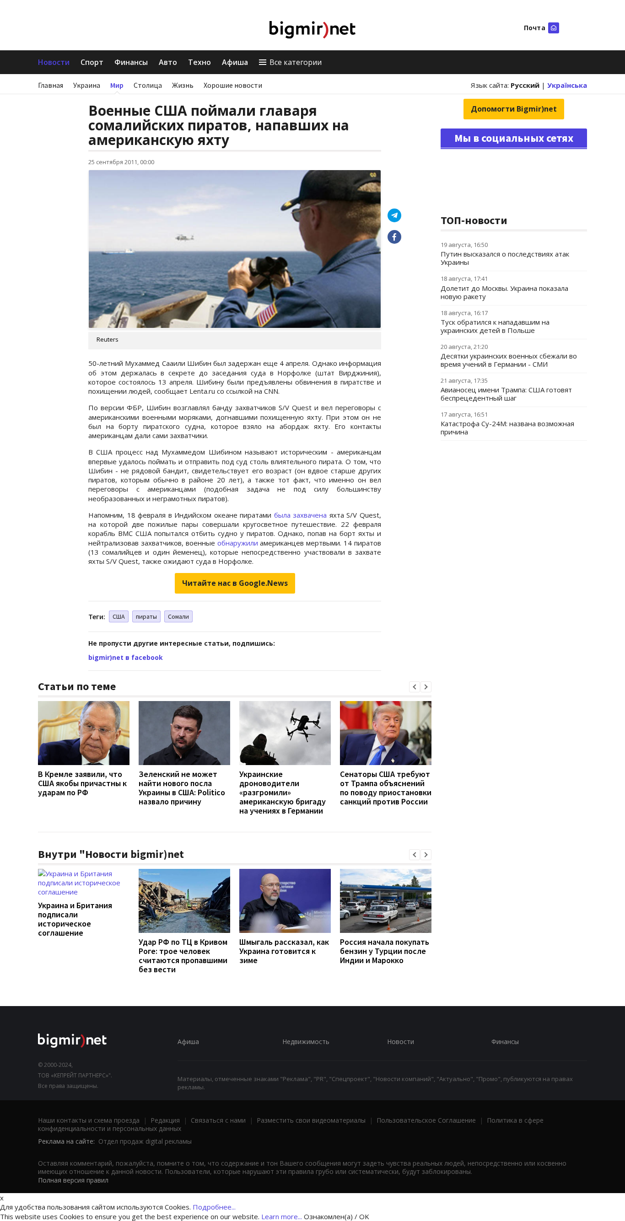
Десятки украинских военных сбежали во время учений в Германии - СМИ (509, 360)
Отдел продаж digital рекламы (145, 1141)
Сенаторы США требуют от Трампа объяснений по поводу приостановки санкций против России (385, 788)
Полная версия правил (73, 1180)
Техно (199, 62)
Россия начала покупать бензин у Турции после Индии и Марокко (384, 951)
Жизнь (183, 85)
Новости (54, 62)
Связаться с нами (218, 1120)
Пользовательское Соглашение (426, 1120)
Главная (50, 85)
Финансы (131, 62)
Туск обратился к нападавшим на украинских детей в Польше (495, 326)
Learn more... (281, 1216)
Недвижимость (305, 1041)
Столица (148, 85)
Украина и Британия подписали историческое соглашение (75, 919)
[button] (414, 686)
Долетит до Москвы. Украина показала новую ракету (504, 292)
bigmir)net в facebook (125, 657)
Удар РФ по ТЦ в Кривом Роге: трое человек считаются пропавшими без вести (183, 956)
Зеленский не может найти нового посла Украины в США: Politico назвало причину (182, 788)
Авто (168, 62)
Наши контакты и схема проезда (89, 1120)
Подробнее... (214, 1206)
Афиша (235, 62)
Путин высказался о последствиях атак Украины (505, 258)
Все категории (295, 62)
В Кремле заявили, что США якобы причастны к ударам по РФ (82, 783)
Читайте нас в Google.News (235, 583)
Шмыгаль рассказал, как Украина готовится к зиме (284, 951)
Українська (567, 85)
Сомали (178, 616)
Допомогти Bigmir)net (514, 109)
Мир (117, 85)
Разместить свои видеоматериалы (311, 1120)
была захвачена (300, 514)
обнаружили (237, 542)
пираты (146, 616)
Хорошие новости (233, 85)
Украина (86, 85)
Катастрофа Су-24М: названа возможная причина (507, 427)
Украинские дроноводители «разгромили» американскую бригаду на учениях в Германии (282, 792)
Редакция (165, 1120)
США (119, 616)
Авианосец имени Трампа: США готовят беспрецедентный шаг (506, 393)
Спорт (92, 62)
